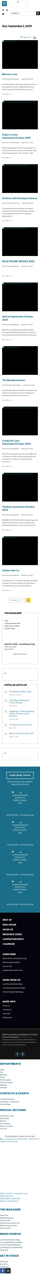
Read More (8, 94)
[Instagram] (7, 10)
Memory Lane (9, 74)
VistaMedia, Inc (26, 1037)
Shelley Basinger (14, 79)
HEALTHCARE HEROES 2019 (18, 261)
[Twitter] (3, 14)
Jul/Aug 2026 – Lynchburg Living (20, 845)
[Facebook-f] (3, 10)
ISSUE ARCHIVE (6, 1196)
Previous (13, 600)
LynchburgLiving (14, 266)
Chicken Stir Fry (10, 570)
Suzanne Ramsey (14, 203)
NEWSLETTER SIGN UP (9, 1201)
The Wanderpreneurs (13, 380)
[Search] (38, 13)
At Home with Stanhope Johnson (19, 198)
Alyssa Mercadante (15, 385)
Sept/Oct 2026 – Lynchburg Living (19, 644)
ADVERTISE (15, 1199)
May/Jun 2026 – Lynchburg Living (20, 875)
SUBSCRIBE (5, 1199)
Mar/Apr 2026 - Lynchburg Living (20, 904)
